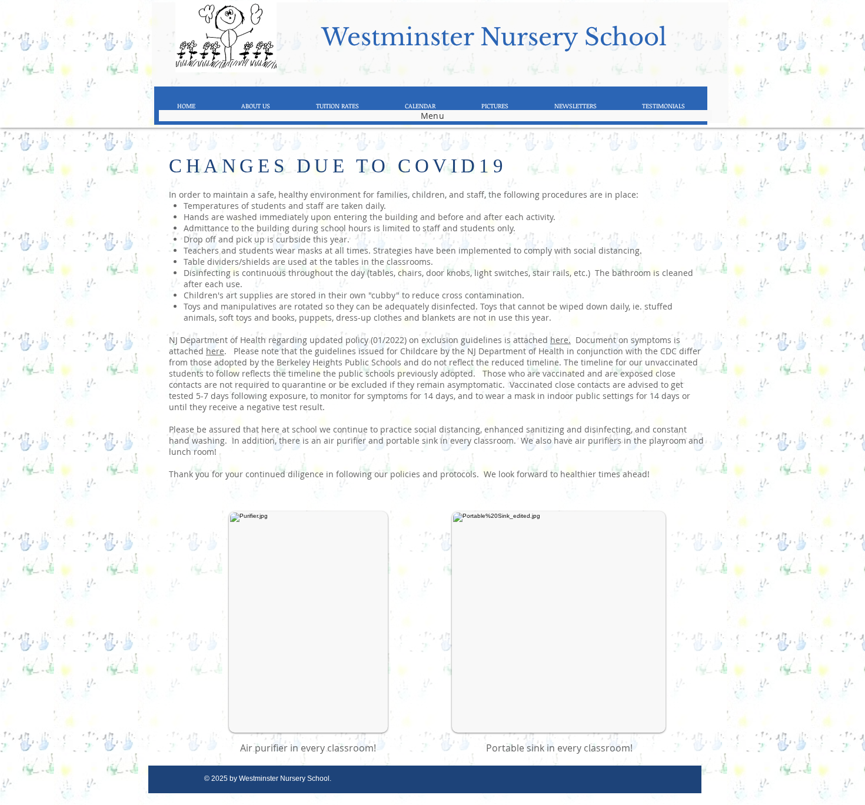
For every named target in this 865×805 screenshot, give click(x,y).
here (215, 351)
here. (560, 339)
